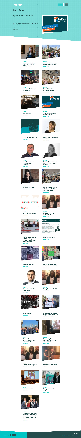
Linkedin (10, 435)
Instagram (15, 435)
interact (17, 5)
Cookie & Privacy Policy (70, 435)
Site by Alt (76, 435)
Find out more (15, 29)
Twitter (13, 435)
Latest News (61, 4)
